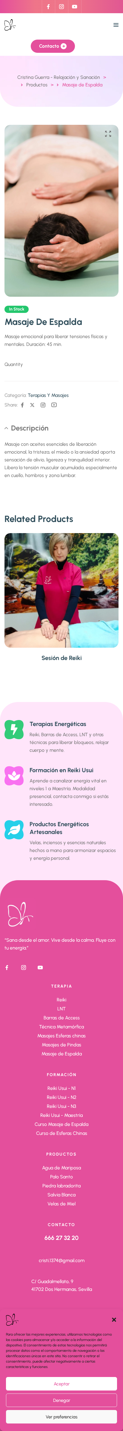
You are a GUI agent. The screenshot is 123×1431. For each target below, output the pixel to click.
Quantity (13, 364)
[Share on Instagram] (43, 405)
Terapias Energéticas (58, 724)
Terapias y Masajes (48, 395)
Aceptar (62, 1384)
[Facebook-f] (48, 6)
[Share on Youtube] (54, 405)
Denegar (61, 1400)
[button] (114, 1320)
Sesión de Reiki (61, 658)
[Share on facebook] (22, 405)
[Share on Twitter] (32, 405)
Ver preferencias (61, 1417)
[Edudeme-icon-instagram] (61, 6)
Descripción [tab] (29, 428)
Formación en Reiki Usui (61, 770)
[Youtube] (74, 6)
